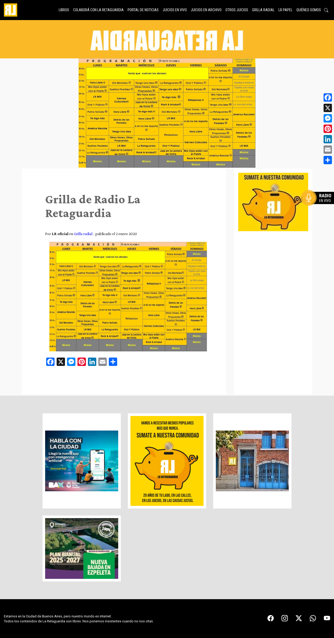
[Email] (328, 149)
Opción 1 (319, 206)
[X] (328, 108)
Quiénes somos (308, 10)
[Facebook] (328, 97)
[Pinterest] (328, 129)
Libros (64, 10)
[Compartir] (328, 160)
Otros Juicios (236, 10)
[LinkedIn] (328, 139)
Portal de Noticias (143, 10)
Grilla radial (263, 10)
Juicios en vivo (175, 10)
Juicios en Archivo (206, 10)
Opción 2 (319, 208)
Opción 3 (319, 210)
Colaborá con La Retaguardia (98, 10)
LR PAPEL (285, 10)
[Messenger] (328, 118)
